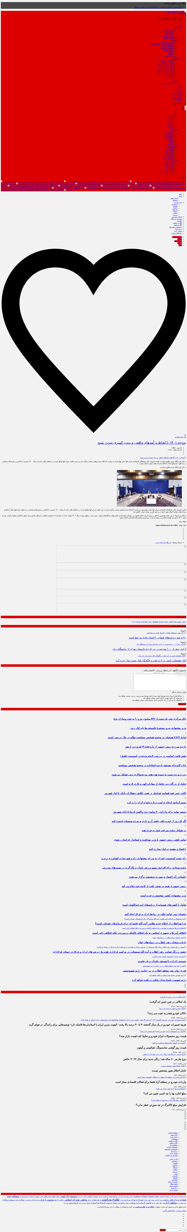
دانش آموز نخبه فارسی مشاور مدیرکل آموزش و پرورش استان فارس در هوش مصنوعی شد (119, 188)
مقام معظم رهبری (181, 1203)
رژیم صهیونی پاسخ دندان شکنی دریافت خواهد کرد (159, 980)
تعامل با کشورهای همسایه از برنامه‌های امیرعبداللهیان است (154, 904)
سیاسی (179, 85)
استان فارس (168, 30)
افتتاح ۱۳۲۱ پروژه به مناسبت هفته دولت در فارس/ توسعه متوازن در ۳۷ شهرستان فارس (97, 182)
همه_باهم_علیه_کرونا (158, 1203)
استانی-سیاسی (140, 1196)
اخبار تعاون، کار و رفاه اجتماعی (162, 44)
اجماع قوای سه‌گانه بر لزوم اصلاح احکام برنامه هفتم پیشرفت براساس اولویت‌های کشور (32, 190)
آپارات (179, 243)
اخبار (180, 25)
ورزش (175, 79)
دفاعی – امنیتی (176, 98)
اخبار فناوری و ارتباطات (164, 71)
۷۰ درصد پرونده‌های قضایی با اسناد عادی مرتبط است (157, 637)
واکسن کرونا (146, 1203)
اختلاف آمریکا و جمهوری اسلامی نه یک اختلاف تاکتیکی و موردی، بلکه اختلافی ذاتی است (139, 933)
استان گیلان (169, 34)
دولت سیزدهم (50, 1196)
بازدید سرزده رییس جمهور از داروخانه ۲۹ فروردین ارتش (155, 746)
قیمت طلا (169, 169)
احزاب (179, 95)
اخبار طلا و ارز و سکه (165, 69)
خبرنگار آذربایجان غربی (163, 542)
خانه (180, 23)
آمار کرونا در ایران (166, 173)
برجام (115, 1196)
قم (100, 1200)
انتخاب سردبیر (168, 136)
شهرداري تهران (137, 1200)
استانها (175, 28)
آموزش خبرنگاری (171, 1155)
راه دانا (32, 1196)
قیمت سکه (169, 165)
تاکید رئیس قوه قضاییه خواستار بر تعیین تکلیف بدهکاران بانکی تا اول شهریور (145, 793)
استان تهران (169, 32)
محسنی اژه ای (47, 1200)
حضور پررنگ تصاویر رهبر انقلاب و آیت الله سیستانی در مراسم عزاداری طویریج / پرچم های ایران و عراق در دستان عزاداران (119, 951)
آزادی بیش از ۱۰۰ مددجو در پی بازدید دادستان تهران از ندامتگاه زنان (149, 649)
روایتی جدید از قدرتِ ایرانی (139, 186)
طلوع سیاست (110, 1199)
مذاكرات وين (19, 1200)
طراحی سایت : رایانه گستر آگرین (174, 1211)
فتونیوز (179, 221)
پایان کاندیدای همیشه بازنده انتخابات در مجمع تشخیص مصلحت (152, 765)
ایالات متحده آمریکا (127, 1196)
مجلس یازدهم (59, 1200)
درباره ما (170, 154)
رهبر (175, 1174)
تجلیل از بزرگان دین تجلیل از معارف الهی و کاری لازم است (154, 783)
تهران (100, 1196)
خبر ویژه (80, 1196)
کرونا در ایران (91, 1203)
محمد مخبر (28, 1200)
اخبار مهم (169, 132)
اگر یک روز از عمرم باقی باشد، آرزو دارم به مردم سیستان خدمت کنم (149, 821)
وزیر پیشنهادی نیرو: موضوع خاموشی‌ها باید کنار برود (158, 728)
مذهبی (170, 123)
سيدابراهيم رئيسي (170, 622)
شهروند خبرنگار (176, 219)
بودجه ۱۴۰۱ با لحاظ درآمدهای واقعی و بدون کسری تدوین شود (142, 442)
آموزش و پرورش (167, 42)
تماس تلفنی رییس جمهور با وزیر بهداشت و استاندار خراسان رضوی (150, 839)
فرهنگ (175, 81)
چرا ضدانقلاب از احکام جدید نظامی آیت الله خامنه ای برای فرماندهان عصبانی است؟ (140, 923)
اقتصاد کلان (169, 77)
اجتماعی (174, 40)
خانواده (170, 52)
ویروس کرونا (106, 1203)
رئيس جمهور (181, 622)
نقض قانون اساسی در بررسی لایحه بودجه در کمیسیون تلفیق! (153, 756)
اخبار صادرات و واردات (165, 65)
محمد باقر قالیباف (35, 1200)
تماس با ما (169, 156)
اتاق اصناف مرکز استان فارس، (177, 1196)
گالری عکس (168, 152)
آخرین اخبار (173, 1159)
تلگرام (179, 239)
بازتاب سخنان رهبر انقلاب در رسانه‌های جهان (162, 942)
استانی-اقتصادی (153, 1196)
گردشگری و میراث (166, 83)
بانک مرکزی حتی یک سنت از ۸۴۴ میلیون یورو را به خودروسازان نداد (149, 718)
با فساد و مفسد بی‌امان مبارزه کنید (167, 849)
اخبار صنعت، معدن (166, 67)
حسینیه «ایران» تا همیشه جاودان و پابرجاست (162, 961)
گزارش (170, 140)
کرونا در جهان (82, 1203)
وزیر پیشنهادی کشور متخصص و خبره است (163, 895)
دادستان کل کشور (68, 1196)
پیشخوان (170, 138)
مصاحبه (170, 144)
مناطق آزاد (178, 100)
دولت (180, 87)
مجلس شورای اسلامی (75, 1199)
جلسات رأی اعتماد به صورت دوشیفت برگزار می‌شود (157, 876)
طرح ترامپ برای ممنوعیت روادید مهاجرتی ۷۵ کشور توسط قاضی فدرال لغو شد (106, 184)
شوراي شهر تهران (125, 1200)
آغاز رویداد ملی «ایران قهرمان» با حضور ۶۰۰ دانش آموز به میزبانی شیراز (158, 182)
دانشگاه (170, 54)
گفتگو (171, 142)
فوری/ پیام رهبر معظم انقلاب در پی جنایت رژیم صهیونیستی (154, 970)
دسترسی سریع (172, 146)
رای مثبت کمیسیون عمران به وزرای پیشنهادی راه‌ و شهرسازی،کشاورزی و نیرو (144, 858)
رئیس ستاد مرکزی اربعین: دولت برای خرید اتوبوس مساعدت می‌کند (34, 186)
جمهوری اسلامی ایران (90, 1196)
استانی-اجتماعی (164, 1196)
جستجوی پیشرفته (166, 171)
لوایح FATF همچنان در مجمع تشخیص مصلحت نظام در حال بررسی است (147, 737)
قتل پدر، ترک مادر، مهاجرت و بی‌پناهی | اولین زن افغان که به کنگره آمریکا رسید (46, 184)
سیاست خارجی (176, 93)
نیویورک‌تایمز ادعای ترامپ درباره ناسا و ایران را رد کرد (156, 802)
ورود (180, 245)
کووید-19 (66, 1203)
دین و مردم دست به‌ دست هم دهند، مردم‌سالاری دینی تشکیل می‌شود (149, 774)
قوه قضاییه (178, 89)
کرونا (99, 1203)
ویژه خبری (173, 130)
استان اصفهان (168, 38)
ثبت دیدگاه (182, 704)
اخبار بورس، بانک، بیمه (165, 60)
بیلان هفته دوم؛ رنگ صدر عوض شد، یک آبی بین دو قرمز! (81, 186)
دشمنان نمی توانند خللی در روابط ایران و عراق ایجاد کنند (155, 914)
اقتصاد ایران (168, 75)
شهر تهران (147, 1200)
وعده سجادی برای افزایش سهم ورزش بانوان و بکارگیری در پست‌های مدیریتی (144, 867)
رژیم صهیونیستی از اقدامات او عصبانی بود (69, 188)
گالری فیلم (169, 150)
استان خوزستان (167, 36)
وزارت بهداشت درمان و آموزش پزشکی (126, 1203)
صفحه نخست (177, 237)
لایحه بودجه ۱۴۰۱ (138, 622)
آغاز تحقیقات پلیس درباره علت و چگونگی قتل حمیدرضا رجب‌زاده (151, 660)
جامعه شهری (168, 50)
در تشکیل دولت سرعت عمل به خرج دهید (164, 830)
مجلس (179, 91)
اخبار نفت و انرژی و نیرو (164, 73)
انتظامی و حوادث (167, 46)
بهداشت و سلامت (167, 48)
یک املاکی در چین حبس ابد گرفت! (115, 186)
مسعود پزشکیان (8, 1200)
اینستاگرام (178, 241)
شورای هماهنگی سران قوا (154, 622)
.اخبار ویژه (169, 134)
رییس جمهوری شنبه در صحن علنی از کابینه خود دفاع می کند (154, 886)
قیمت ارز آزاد (168, 162)
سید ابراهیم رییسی (156, 1200)
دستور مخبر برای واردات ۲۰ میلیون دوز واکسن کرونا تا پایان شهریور (149, 811)
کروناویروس (73, 1203)
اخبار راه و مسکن (167, 63)
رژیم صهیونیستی (25, 1196)
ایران (119, 1196)
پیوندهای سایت (168, 158)
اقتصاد (175, 58)
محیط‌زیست (168, 56)
